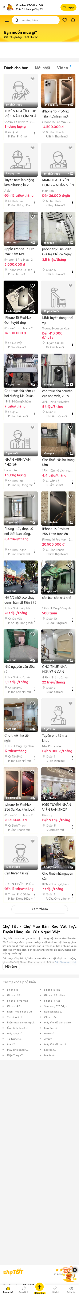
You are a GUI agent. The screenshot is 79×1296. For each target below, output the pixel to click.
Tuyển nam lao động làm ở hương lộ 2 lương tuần (19, 183)
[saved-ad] (64, 20)
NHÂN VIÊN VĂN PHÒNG (17, 462)
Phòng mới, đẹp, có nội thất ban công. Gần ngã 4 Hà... (18, 531)
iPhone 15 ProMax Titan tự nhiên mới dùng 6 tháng (55, 114)
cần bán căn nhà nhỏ (56, 598)
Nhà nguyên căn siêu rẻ (19, 669)
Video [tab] (62, 67)
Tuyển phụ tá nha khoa (54, 738)
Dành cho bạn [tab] (16, 67)
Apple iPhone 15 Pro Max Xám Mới (19, 251)
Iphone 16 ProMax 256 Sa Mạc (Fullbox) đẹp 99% (19, 807)
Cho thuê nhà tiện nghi (17, 738)
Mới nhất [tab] (42, 67)
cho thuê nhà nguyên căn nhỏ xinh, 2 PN (57, 393)
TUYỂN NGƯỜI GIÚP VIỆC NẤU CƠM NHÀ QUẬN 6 (20, 114)
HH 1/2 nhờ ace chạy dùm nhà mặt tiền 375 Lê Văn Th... (20, 600)
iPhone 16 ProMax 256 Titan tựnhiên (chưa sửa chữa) (55, 532)
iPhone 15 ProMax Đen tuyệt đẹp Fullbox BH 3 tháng (18, 320)
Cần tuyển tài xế (16, 873)
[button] (4, 7)
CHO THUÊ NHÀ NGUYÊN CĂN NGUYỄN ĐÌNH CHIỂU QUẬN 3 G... (56, 669)
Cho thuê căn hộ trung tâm (58, 462)
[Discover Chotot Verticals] (7, 20)
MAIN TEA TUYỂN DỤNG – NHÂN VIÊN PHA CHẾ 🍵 (58, 183)
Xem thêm (39, 909)
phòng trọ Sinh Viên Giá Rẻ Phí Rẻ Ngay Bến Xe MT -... (57, 252)
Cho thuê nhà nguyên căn (57, 876)
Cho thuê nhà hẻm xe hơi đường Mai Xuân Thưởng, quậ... (19, 393)
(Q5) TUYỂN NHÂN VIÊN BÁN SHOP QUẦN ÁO (56, 807)
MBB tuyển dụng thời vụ (57, 320)
